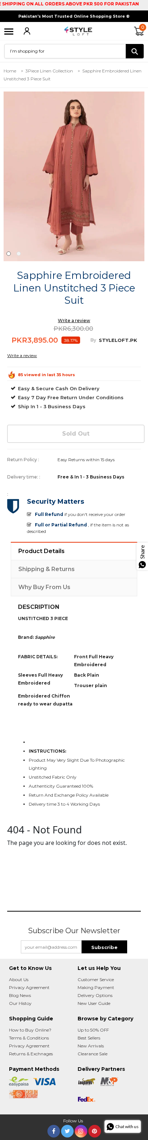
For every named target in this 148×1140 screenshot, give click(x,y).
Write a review (74, 320)
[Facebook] (53, 1129)
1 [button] (8, 253)
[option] (74, 176)
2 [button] (19, 253)
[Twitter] (67, 1129)
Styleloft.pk (118, 340)
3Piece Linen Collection (49, 71)
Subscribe (104, 947)
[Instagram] (81, 1129)
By (93, 340)
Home (10, 71)
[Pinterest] (94, 1129)
